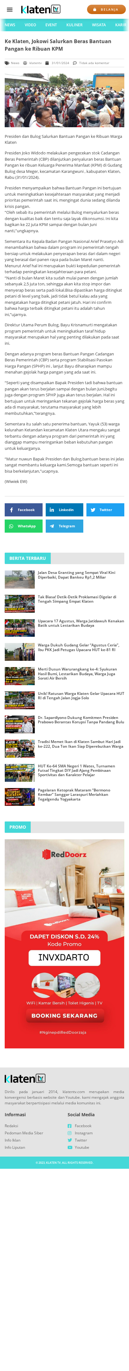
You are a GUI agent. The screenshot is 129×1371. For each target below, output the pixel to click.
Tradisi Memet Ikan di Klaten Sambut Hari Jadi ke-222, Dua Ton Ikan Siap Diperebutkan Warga (80, 744)
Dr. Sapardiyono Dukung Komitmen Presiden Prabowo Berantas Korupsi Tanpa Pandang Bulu (81, 720)
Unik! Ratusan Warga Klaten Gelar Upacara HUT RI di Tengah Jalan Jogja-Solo (81, 696)
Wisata (99, 25)
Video (30, 25)
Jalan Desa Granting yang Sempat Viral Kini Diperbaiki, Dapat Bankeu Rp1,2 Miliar (76, 575)
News (10, 25)
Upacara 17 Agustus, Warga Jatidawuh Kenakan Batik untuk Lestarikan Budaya (81, 623)
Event (51, 25)
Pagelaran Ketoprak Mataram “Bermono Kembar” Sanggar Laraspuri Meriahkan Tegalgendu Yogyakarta (74, 794)
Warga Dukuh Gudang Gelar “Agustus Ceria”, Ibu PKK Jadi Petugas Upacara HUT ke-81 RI (78, 647)
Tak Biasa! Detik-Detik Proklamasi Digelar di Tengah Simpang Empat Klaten (77, 599)
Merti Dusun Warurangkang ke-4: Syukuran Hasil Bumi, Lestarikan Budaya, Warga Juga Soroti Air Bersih (77, 673)
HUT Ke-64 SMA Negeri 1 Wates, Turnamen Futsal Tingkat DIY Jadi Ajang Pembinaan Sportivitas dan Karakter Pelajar (76, 770)
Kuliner (74, 25)
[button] (9, 9)
